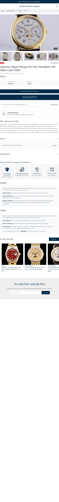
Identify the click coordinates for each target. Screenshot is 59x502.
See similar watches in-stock (29, 91)
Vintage (20, 10)
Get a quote (54, 104)
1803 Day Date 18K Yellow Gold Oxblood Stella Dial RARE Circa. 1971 (11, 269)
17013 (26, 10)
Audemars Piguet (10, 10)
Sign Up (45, 292)
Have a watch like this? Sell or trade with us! (29, 97)
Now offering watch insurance (29, 1)
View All (54, 239)
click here (23, 231)
